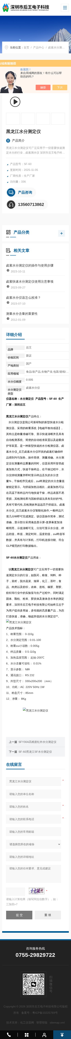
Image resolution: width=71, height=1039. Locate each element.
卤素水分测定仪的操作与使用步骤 (29, 265)
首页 (26, 47)
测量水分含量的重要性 (22, 313)
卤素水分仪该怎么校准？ (23, 297)
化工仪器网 (27, 1022)
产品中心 (38, 47)
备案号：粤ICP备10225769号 (39, 1012)
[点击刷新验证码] (37, 891)
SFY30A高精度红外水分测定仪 (37, 741)
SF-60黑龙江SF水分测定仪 (35, 751)
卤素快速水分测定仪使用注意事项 (29, 281)
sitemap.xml (57, 1022)
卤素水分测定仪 (57, 47)
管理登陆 (41, 1022)
